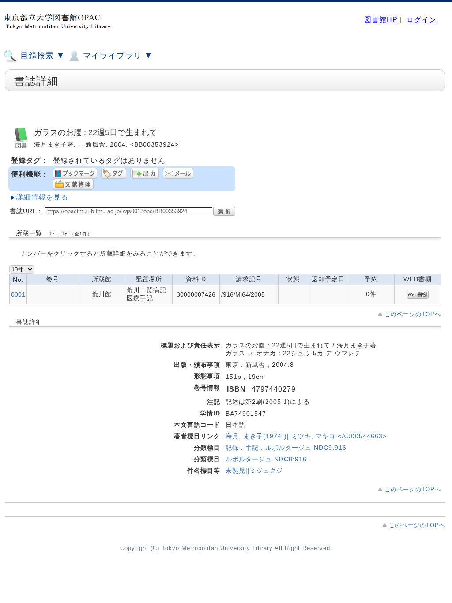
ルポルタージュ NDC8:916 (266, 459)
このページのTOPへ (412, 314)
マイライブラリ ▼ (116, 55)
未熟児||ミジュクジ (254, 470)
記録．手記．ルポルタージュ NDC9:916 (286, 447)
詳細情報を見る (42, 197)
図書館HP (381, 19)
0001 (18, 294)
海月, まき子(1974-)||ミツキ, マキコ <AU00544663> (306, 436)
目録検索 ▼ (41, 55)
